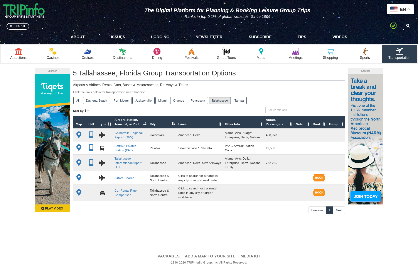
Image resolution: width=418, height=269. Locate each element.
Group (333, 124)
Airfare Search (124, 178)
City (153, 124)
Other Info (232, 124)
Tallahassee (220, 100)
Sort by (78, 110)
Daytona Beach (96, 100)
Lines (182, 124)
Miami (162, 100)
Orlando (178, 100)
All (77, 100)
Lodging (160, 37)
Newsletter (209, 37)
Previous (317, 210)
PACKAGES (169, 256)
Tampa (239, 100)
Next (339, 210)
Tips (302, 37)
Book (317, 124)
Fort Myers (121, 100)
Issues (118, 37)
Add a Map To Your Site (210, 256)
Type (102, 124)
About (78, 37)
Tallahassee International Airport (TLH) (128, 163)
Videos (339, 37)
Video (300, 124)
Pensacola (198, 100)
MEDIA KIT (18, 26)
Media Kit (250, 256)
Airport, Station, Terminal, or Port (127, 122)
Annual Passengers (274, 122)
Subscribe (260, 37)
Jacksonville (143, 100)
